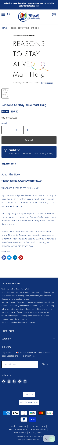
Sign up (45, 364)
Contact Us (33, 426)
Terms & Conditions (38, 429)
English (27, 394)
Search (12, 426)
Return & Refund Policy (18, 429)
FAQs (43, 426)
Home (4, 28)
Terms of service (20, 432)
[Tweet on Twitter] (9, 257)
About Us (22, 426)
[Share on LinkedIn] (15, 257)
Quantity (4, 123)
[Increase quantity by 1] (27, 130)
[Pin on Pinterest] (20, 257)
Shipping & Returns (36, 432)
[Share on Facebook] (3, 257)
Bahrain (27, 402)
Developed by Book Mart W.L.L (29, 439)
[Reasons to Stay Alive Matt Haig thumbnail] (5, 93)
